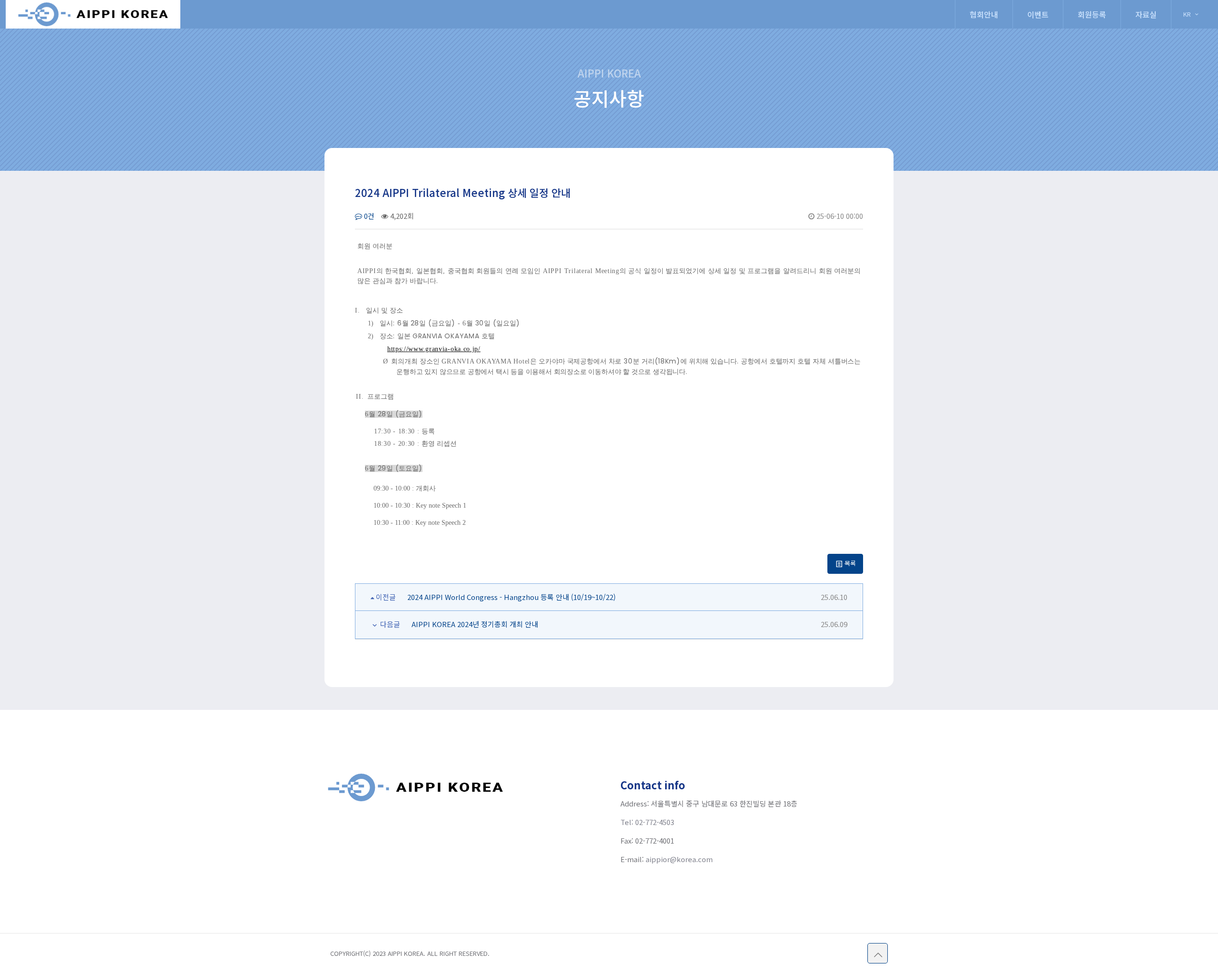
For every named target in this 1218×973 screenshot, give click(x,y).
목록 (849, 563)
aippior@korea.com (679, 859)
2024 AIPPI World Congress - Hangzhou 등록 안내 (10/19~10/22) (511, 597)
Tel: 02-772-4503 (647, 822)
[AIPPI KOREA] (93, 14)
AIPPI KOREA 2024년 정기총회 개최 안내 (475, 624)
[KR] (1191, 4)
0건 (368, 216)
